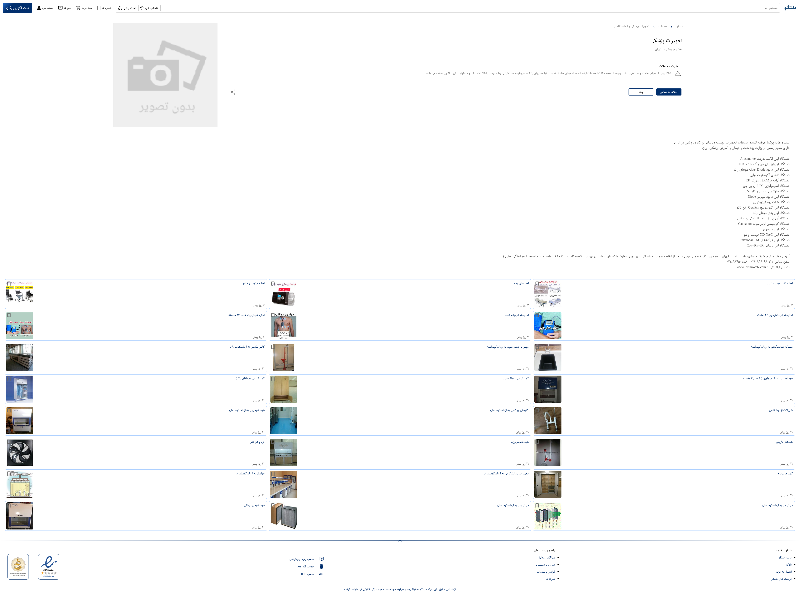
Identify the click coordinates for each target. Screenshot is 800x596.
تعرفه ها (550, 578)
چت (641, 91)
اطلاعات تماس (668, 91)
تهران (658, 49)
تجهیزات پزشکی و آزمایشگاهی (631, 26)
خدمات (663, 26)
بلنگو (679, 26)
